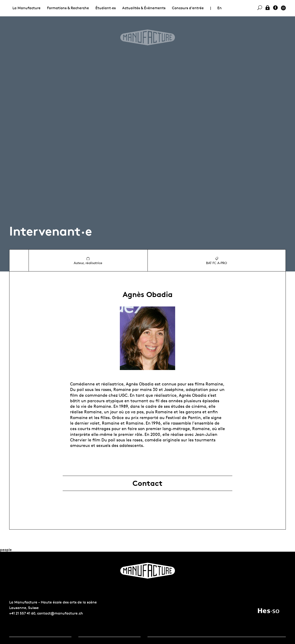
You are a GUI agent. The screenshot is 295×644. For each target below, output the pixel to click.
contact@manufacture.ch (60, 613)
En (219, 8)
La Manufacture (26, 8)
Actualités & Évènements (143, 8)
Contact (147, 483)
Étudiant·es (105, 8)
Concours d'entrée (188, 8)
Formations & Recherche (68, 8)
